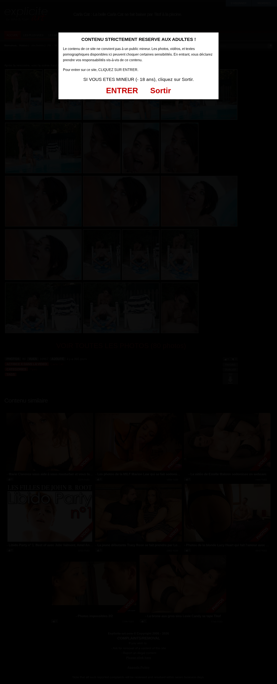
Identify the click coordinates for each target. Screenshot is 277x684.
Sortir (160, 90)
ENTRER (122, 90)
